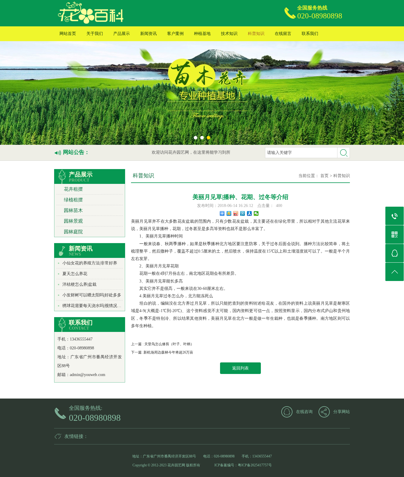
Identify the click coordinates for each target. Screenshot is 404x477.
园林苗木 (73, 210)
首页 (324, 176)
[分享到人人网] (249, 213)
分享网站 (341, 411)
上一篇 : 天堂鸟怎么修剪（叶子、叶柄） (162, 344)
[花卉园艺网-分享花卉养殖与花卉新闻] (122, 13)
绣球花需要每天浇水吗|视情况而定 (93, 305)
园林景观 (73, 221)
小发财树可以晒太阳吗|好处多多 (91, 295)
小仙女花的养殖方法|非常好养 (89, 263)
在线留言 (283, 33)
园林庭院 (73, 231)
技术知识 (229, 33)
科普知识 (256, 33)
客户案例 (175, 33)
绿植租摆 (73, 199)
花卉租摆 (73, 189)
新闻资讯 (148, 33)
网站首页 (67, 33)
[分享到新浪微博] (235, 213)
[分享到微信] (256, 213)
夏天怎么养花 (74, 274)
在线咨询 (304, 411)
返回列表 (240, 368)
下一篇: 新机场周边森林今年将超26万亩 (162, 352)
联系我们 (310, 33)
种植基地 (202, 33)
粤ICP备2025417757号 (255, 465)
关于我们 (94, 33)
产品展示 (121, 33)
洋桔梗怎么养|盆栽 (79, 284)
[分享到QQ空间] (229, 213)
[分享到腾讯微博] (242, 213)
